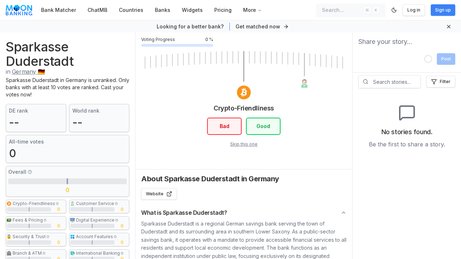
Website (155, 193)
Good (263, 126)
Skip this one (244, 144)
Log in (413, 10)
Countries (131, 10)
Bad (224, 126)
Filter (445, 81)
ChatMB (97, 10)
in (25, 71)
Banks (162, 10)
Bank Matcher (58, 10)
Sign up (443, 10)
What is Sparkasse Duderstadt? (184, 212)
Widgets (192, 10)
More (249, 10)
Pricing (223, 10)
